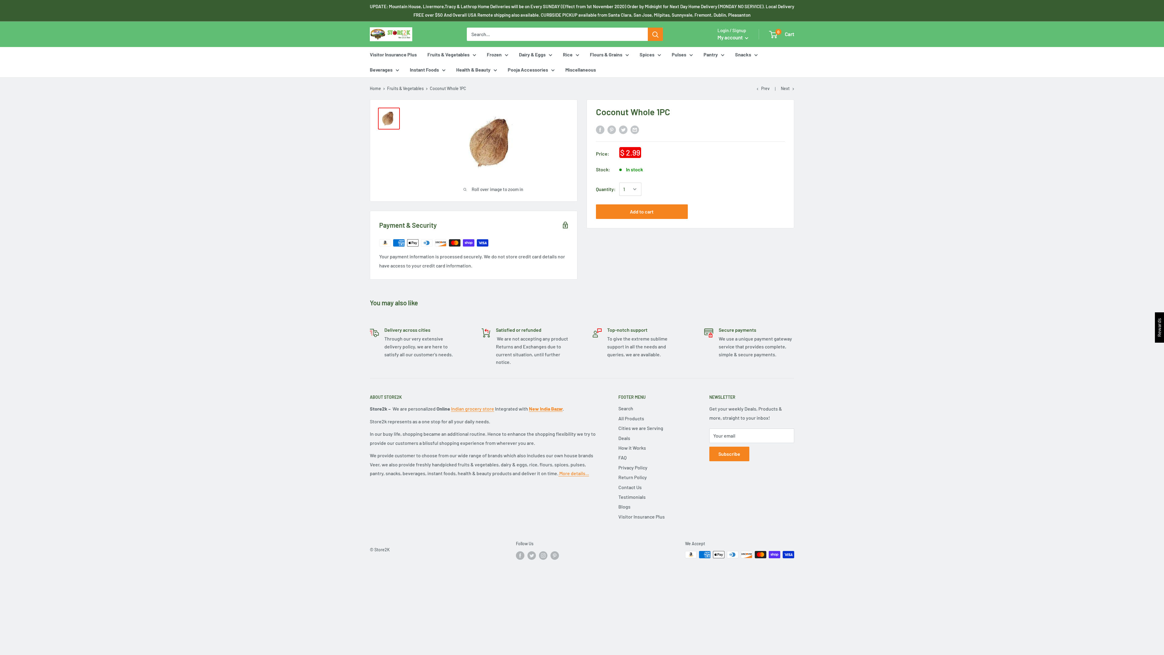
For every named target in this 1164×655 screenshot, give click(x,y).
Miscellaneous (580, 69)
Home (375, 88)
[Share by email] (634, 129)
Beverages (381, 69)
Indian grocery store (472, 408)
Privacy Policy (632, 467)
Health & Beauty (473, 69)
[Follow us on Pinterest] (554, 555)
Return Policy (632, 477)
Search (625, 408)
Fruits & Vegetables (448, 54)
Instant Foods (424, 69)
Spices (647, 54)
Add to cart (642, 211)
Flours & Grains (606, 54)
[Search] (655, 34)
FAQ (622, 457)
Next (785, 88)
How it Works (632, 448)
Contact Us (630, 487)
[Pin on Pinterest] (611, 129)
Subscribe (729, 454)
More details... (573, 473)
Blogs (624, 506)
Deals (624, 438)
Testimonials (632, 497)
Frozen (494, 54)
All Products (631, 418)
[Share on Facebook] (600, 129)
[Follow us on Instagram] (543, 555)
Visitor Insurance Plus (393, 54)
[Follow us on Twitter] (531, 555)
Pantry (711, 54)
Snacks (743, 54)
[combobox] (557, 34)
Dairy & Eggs (532, 54)
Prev (765, 88)
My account (730, 37)
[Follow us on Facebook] (520, 555)
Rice (568, 54)
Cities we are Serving (640, 428)
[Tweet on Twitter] (623, 129)
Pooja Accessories (528, 69)
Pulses (679, 54)
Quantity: (606, 189)
